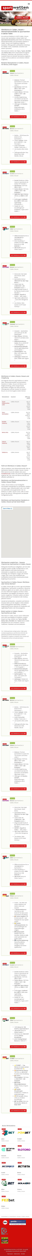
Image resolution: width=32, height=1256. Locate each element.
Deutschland (13, 1216)
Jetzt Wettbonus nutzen (17, 117)
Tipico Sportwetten (5, 413)
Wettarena (5, 452)
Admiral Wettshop (4, 442)
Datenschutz (17, 1254)
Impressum (10, 1254)
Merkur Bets (5, 432)
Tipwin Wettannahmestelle (5, 403)
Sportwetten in (5, 1216)
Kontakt (23, 1254)
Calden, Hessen (14, 75)
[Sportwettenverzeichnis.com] (15, 8)
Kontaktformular (5, 473)
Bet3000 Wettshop (4, 422)
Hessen (19, 1216)
